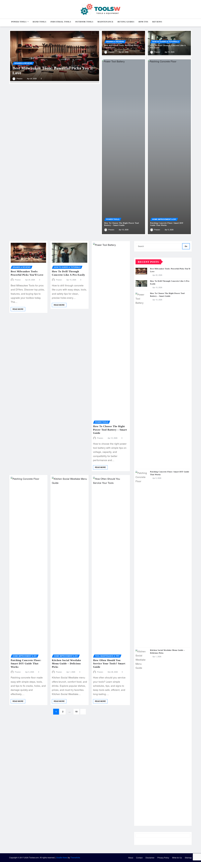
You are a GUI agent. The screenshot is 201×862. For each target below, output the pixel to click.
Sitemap (188, 857)
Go (186, 246)
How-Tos (143, 22)
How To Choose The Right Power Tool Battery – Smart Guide (110, 429)
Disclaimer (150, 857)
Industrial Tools (60, 22)
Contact (139, 857)
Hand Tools (39, 22)
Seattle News (61, 857)
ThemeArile (75, 857)
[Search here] (191, 23)
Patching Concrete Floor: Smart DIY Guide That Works (26, 663)
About (130, 857)
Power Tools (19, 22)
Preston (19, 201)
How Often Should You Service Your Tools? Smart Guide (109, 663)
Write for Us (177, 857)
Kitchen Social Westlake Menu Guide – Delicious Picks (66, 663)
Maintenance (105, 22)
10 (76, 711)
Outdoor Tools (84, 22)
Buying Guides (126, 22)
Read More (18, 309)
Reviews (157, 22)
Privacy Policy (163, 857)
